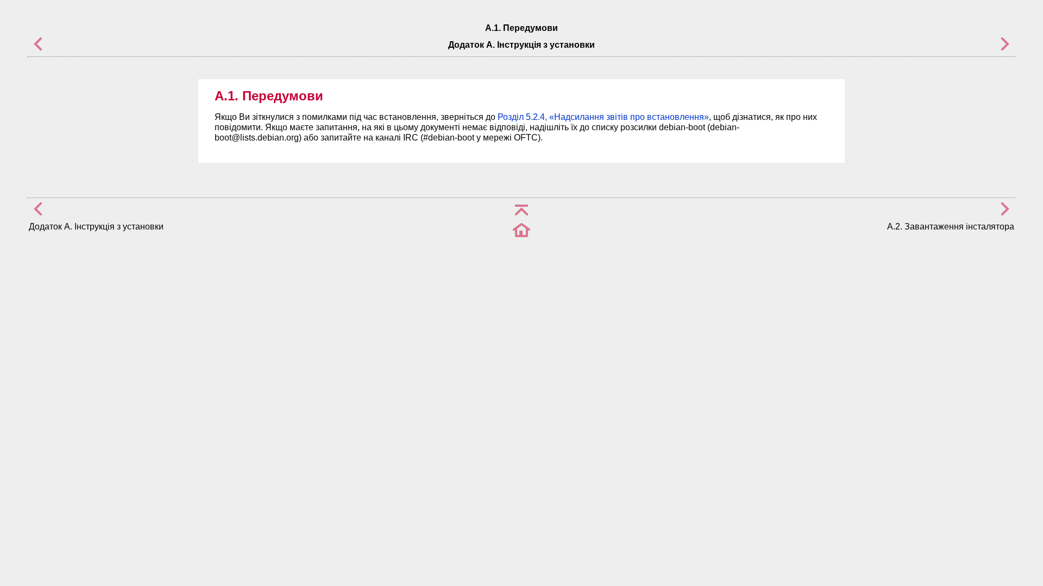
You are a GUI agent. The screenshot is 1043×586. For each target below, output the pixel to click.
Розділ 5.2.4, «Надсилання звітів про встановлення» (603, 117)
